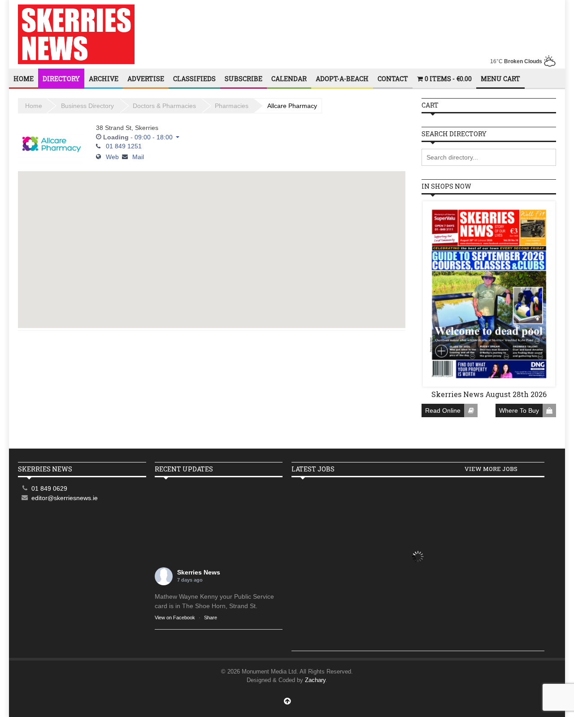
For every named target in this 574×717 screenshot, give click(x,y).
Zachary (315, 680)
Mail (138, 156)
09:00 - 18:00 (154, 137)
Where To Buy (519, 410)
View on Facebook (175, 617)
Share (210, 617)
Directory (61, 78)
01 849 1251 (124, 146)
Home (23, 78)
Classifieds (194, 78)
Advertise (145, 78)
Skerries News (198, 572)
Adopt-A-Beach (342, 78)
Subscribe (243, 78)
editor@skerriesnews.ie (64, 497)
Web (112, 156)
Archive (103, 78)
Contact (393, 78)
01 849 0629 (49, 488)
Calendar (289, 78)
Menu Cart (500, 78)
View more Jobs (491, 469)
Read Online (443, 410)
